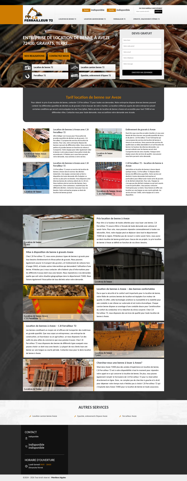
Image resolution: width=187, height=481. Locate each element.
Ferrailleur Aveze (129, 416)
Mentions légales (58, 478)
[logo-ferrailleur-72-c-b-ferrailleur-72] (39, 14)
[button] (91, 85)
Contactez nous (59, 56)
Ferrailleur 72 (119, 19)
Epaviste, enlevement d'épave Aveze (92, 416)
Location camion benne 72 (95, 19)
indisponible (94, 10)
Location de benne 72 (67, 19)
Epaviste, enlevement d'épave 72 (146, 19)
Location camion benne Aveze (44, 416)
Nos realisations (34, 56)
